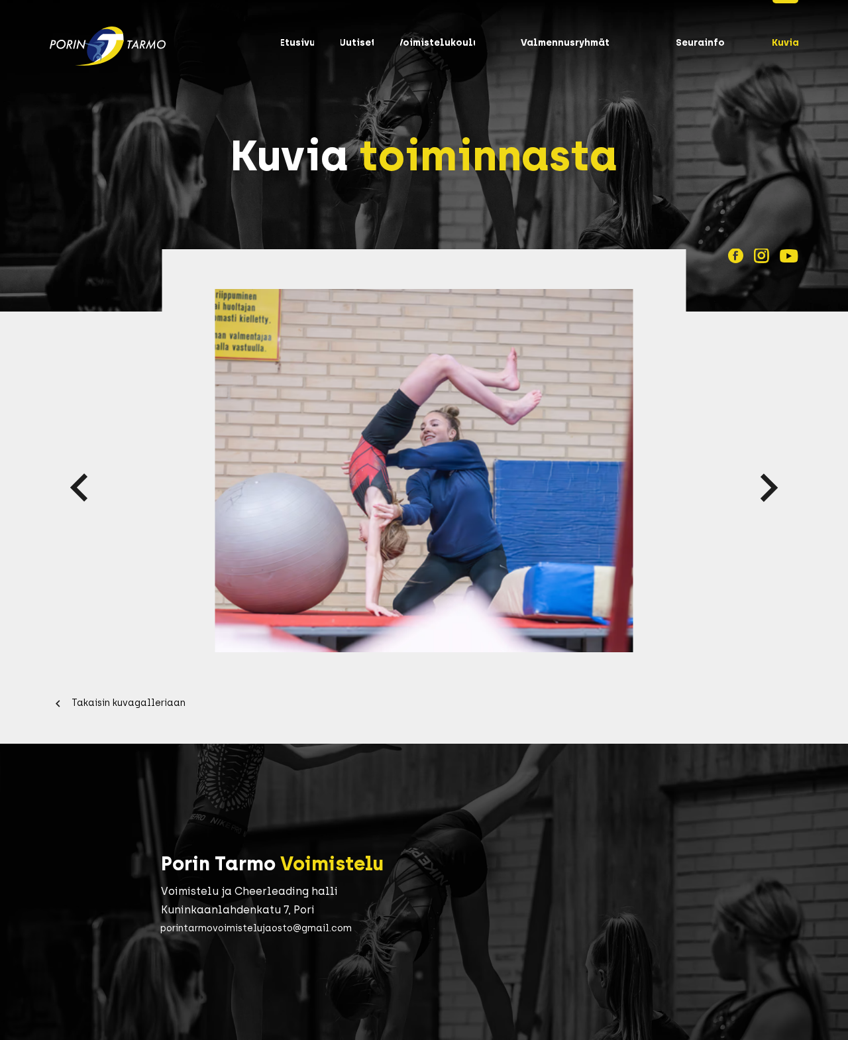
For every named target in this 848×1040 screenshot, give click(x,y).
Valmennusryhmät (565, 42)
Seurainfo (700, 42)
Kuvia (785, 42)
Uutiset (357, 42)
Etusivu (297, 42)
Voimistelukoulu (438, 42)
